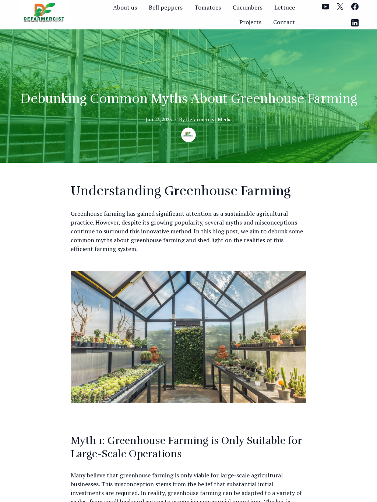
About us (125, 7)
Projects (250, 22)
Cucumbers (248, 7)
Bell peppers (166, 7)
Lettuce (284, 7)
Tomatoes (207, 7)
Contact (284, 22)
